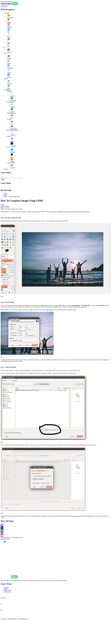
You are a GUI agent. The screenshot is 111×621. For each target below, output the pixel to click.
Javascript (9, 17)
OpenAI (9, 52)
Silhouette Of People (63, 211)
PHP (8, 46)
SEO (11, 117)
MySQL (12, 96)
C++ (8, 41)
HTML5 (9, 27)
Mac (11, 156)
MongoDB (13, 100)
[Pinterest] (55, 533)
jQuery (9, 63)
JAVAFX (12, 135)
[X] (55, 527)
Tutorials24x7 (4, 6)
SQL (8, 32)
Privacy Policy (7, 590)
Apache (12, 107)
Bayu (73, 211)
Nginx (12, 111)
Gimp (5, 195)
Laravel (9, 72)
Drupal (9, 77)
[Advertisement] (49, 555)
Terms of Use (7, 591)
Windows (12, 152)
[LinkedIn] (55, 530)
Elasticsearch (13, 128)
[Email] (55, 535)
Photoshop (13, 146)
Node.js (9, 58)
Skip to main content (6, 1)
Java (8, 36)
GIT (11, 124)
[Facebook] (55, 525)
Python (9, 22)
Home (5, 193)
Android (9, 83)
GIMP (12, 141)
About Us (6, 587)
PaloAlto (12, 167)
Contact (6, 169)
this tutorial (49, 309)
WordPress (10, 68)
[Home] (9, 4)
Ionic (8, 88)
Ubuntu (12, 161)
